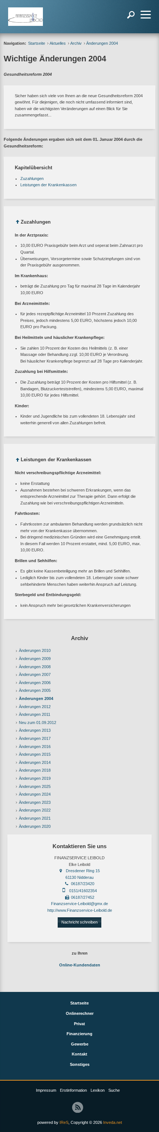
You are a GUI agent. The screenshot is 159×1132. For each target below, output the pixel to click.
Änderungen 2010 (35, 650)
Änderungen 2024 (35, 794)
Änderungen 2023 (35, 802)
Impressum (46, 1090)
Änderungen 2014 (35, 762)
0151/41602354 (83, 890)
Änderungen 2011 (34, 714)
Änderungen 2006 (35, 682)
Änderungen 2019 (35, 778)
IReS (64, 1122)
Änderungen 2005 (35, 690)
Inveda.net (112, 1122)
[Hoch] (18, 223)
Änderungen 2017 (35, 738)
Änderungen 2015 (35, 754)
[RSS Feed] (77, 1107)
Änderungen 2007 (35, 674)
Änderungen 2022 (35, 810)
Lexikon (98, 1090)
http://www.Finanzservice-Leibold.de (79, 910)
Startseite (36, 43)
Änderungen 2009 (35, 658)
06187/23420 (82, 883)
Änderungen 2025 (35, 786)
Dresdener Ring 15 (83, 870)
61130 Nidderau (79, 877)
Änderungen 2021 (35, 818)
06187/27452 (82, 897)
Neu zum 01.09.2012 (37, 722)
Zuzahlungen (32, 178)
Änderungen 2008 (35, 666)
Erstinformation (73, 1090)
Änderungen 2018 (35, 770)
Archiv (76, 43)
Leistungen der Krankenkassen (48, 185)
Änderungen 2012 (35, 706)
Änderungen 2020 (35, 826)
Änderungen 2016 (35, 746)
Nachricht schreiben (79, 922)
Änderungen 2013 (35, 730)
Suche (114, 1090)
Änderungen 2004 (36, 698)
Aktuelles (58, 43)
